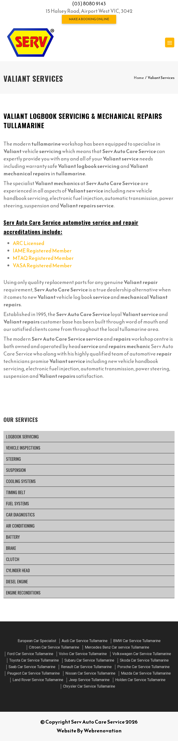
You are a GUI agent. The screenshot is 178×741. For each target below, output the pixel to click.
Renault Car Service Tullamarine (86, 667)
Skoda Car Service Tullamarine (144, 660)
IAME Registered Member (42, 251)
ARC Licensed (28, 243)
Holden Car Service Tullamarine (140, 680)
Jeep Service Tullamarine (89, 680)
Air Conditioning (20, 526)
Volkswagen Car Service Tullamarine (141, 654)
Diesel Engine (17, 581)
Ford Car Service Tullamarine (30, 654)
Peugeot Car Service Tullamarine (33, 673)
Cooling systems (21, 481)
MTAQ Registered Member (43, 258)
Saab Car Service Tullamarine (32, 667)
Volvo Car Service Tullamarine (83, 654)
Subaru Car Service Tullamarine (89, 660)
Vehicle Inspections (23, 448)
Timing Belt (15, 492)
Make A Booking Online (89, 19)
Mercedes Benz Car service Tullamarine (117, 647)
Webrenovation (103, 730)
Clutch (12, 559)
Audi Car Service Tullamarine (85, 641)
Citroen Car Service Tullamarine (54, 647)
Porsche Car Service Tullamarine (143, 667)
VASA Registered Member (42, 265)
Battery (13, 537)
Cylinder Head (18, 570)
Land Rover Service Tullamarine (38, 680)
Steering (13, 459)
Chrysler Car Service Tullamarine (89, 686)
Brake (11, 548)
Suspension (16, 470)
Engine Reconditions (23, 593)
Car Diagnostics (20, 515)
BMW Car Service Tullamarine (137, 641)
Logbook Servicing (22, 437)
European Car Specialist (37, 641)
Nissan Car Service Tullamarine (90, 673)
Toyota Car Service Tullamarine (34, 660)
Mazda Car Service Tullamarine (146, 673)
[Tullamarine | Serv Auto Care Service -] (30, 42)
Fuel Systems (17, 503)
